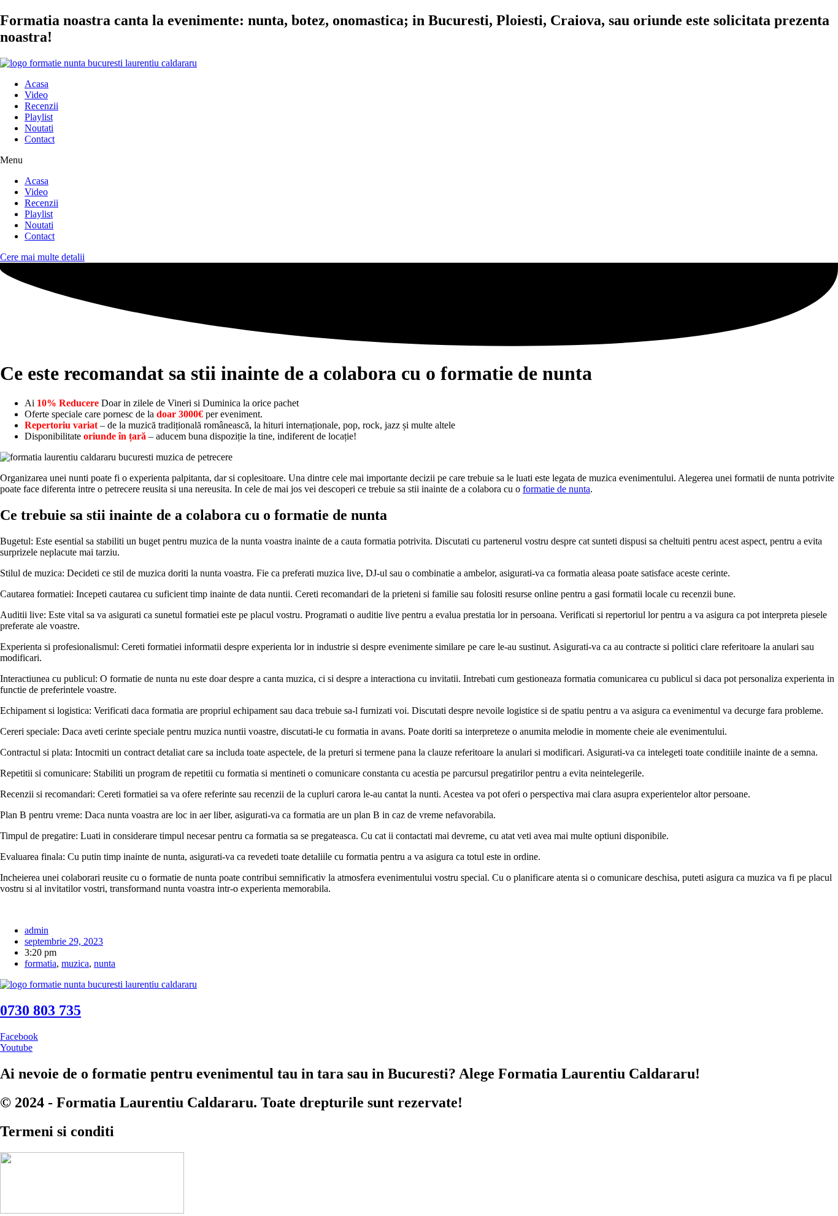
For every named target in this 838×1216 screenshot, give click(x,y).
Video (36, 95)
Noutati (39, 128)
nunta (104, 963)
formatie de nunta (556, 489)
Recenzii (41, 106)
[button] (419, 160)
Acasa (36, 84)
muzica (75, 963)
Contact (40, 139)
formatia (40, 963)
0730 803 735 (40, 1010)
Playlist (39, 117)
